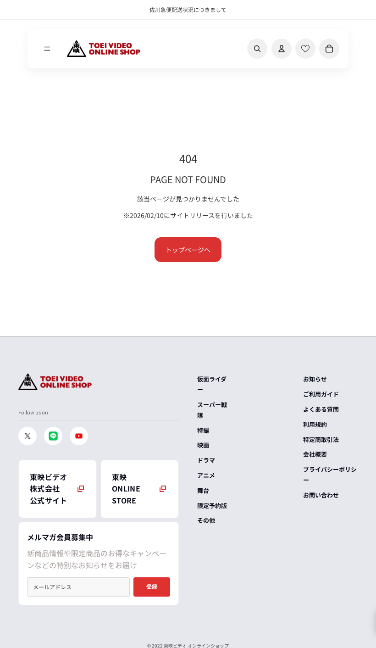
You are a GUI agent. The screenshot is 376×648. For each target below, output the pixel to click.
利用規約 (315, 424)
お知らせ (315, 378)
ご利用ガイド (321, 394)
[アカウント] (281, 49)
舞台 (203, 490)
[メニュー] (47, 48)
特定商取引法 (321, 439)
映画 (203, 445)
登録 (151, 586)
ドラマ (206, 460)
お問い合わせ (321, 495)
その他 (206, 520)
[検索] (257, 49)
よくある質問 (321, 409)
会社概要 (315, 454)
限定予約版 (212, 505)
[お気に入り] (305, 49)
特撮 (203, 430)
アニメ (206, 475)
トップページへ (188, 249)
